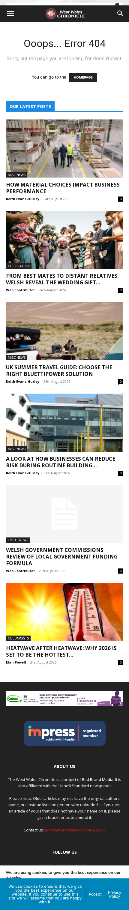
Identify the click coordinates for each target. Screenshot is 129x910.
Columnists (18, 638)
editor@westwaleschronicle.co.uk (75, 830)
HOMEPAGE (83, 77)
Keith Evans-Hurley (22, 199)
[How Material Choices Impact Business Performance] (64, 148)
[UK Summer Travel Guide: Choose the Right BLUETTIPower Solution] (64, 331)
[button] (10, 13)
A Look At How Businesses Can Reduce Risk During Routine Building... (60, 462)
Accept (95, 894)
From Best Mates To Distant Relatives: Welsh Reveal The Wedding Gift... (62, 279)
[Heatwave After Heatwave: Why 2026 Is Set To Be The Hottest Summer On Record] (64, 612)
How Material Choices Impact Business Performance (63, 188)
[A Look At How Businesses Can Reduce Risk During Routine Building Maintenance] (64, 423)
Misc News (17, 174)
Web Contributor (20, 290)
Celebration (19, 266)
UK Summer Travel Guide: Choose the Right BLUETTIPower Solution (59, 370)
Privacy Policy (114, 894)
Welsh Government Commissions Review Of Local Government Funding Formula (62, 556)
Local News (18, 540)
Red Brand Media (97, 779)
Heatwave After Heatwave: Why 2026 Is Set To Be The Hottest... (61, 651)
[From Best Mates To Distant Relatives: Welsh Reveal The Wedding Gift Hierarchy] (64, 240)
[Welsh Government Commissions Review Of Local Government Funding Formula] (64, 514)
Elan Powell (16, 662)
